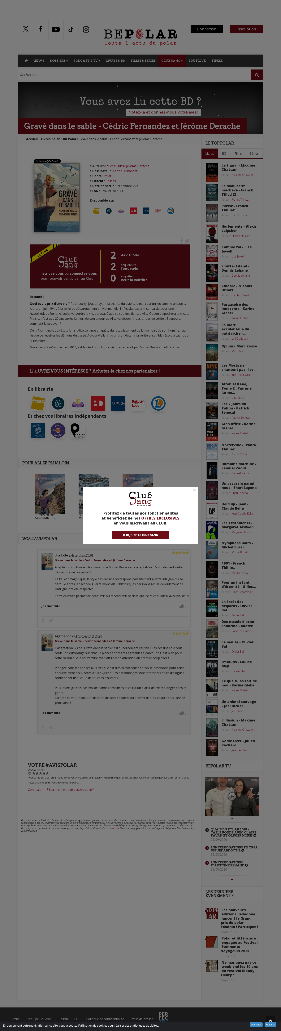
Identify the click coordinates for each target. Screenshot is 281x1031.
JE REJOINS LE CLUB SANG (140, 535)
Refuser (270, 1024)
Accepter (256, 1024)
